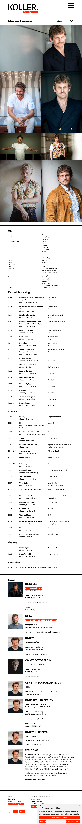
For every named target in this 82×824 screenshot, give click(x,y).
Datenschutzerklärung (73, 821)
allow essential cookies (59, 817)
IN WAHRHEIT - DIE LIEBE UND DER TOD (41, 620)
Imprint (15, 812)
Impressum (42, 821)
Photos (59, 21)
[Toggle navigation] (71, 5)
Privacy (22, 812)
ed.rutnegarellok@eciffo (16, 804)
